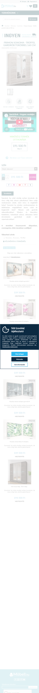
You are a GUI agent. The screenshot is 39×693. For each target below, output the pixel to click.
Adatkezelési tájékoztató (10, 347)
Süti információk (19, 364)
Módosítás (19, 359)
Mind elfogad (19, 354)
